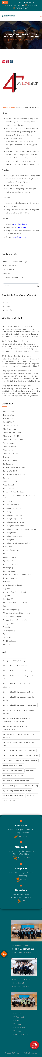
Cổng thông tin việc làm (21, 980)
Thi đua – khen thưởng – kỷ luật (15, 620)
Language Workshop (11, 564)
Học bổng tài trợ (9, 533)
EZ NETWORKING (10, 471)
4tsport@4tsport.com (19, 237)
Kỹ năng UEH (8, 561)
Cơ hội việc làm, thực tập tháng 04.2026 (16, 386)
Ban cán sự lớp (8, 415)
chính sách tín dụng (12, 765)
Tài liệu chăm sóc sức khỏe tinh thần (16, 613)
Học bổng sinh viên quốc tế (13, 526)
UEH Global (16, 1024)
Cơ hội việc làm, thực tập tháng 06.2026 (16, 356)
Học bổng (7, 512)
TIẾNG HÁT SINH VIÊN (13, 796)
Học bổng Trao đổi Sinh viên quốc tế (16, 543)
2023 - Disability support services (19, 705)
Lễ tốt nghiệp (8, 568)
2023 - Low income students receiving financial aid (16, 719)
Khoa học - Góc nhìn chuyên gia (15, 262)
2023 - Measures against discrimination (15, 727)
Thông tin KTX (8, 624)
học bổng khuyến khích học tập (18, 781)
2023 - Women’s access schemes (19, 750)
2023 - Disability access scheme (19, 692)
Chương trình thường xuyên (13, 439)
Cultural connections (11, 453)
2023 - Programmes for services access (18, 744)
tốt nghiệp (32, 796)
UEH (5, 801)
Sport (5, 606)
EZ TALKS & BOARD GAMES (14, 474)
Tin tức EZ (7, 638)
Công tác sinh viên (10, 446)
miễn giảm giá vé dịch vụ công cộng (20, 786)
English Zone (8, 464)
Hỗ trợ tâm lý (8, 501)
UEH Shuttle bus (9, 641)
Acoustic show (8, 412)
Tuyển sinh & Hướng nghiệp (13, 277)
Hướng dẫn (7, 310)
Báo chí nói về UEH (10, 266)
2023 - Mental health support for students (19, 735)
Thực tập (6, 627)
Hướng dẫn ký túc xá (11, 550)
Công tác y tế (8, 450)
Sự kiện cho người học (11, 610)
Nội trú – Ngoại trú (10, 578)
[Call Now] (4, 954)
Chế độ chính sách (10, 429)
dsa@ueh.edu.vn (23, 945)
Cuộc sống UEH (9, 273)
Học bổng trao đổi (10, 540)
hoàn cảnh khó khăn (12, 770)
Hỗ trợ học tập (8, 488)
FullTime (6, 478)
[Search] (37, 285)
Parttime (15, 30)
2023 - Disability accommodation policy (19, 698)
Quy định (6, 302)
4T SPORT (22, 227)
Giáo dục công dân (10, 481)
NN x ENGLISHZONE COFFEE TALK (17, 575)
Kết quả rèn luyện (9, 557)
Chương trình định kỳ (11, 436)
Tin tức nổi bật (8, 269)
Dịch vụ (6, 457)
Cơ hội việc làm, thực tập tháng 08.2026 (17, 326)
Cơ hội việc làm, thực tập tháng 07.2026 (16, 341)
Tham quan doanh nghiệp (13, 617)
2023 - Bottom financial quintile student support (18, 677)
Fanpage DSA (25, 952)
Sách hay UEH (8, 599)
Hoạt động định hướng (12, 508)
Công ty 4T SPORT (9, 107)
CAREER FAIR (8, 422)
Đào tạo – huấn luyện (11, 460)
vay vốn (14, 801)
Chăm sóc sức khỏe (10, 426)
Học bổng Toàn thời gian (12, 536)
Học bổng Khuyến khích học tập (15, 522)
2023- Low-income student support (20, 760)
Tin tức (5, 634)
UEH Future (16, 1021)
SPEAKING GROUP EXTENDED (15, 603)
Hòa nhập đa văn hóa (11, 505)
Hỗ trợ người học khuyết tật (13, 492)
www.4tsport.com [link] (20, 224)
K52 (4, 554)
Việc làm (27, 30)
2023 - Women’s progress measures (20, 755)
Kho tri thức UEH (18, 983)
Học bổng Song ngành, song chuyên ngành (19, 529)
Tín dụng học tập (9, 631)
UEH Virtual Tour (18, 1028)
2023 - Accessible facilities (16, 666)
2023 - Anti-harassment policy (17, 671)
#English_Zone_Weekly (14, 661)
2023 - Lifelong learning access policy (18, 711)
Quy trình (6, 306)
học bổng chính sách (13, 775)
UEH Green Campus (20, 1035)
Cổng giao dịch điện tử (20, 987)
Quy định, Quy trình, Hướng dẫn (15, 592)
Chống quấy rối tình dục (12, 433)
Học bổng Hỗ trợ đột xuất (13, 515)
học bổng (30, 770)
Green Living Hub (9, 485)
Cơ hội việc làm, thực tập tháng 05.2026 (16, 371)
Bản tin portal (8, 419)
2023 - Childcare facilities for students (17, 685)
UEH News (16, 1031)
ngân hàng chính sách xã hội (17, 791)
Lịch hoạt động (9, 571)
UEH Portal (16, 1014)
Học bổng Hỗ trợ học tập (12, 519)
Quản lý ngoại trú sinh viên (13, 585)
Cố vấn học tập (9, 443)
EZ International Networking (14, 467)
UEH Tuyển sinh (18, 1017)
